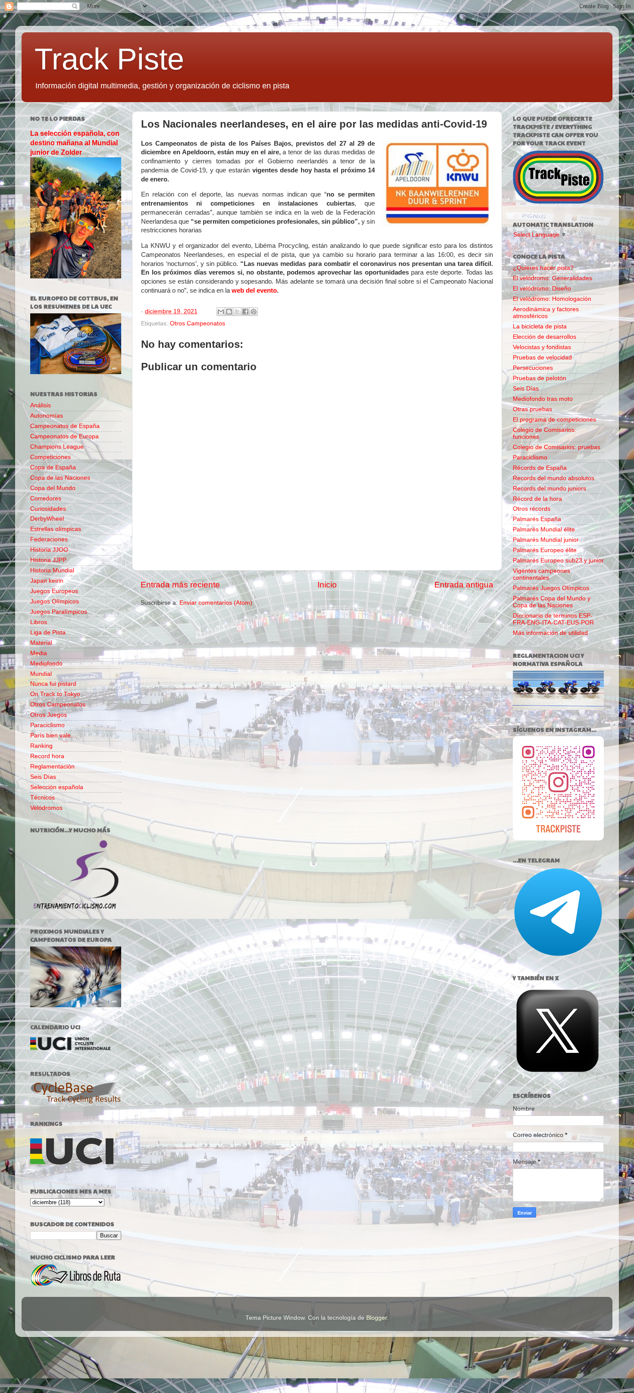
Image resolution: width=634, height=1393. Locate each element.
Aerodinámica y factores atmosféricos (546, 312)
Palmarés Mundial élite (544, 529)
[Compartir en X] (237, 311)
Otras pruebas (532, 409)
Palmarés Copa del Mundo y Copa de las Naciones (551, 602)
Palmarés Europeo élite (545, 550)
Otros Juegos (48, 715)
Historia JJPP (48, 560)
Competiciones (50, 457)
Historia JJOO (49, 550)
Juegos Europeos (54, 591)
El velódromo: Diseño (542, 288)
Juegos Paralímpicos (58, 612)
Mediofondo (46, 663)
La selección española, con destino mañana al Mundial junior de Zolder (74, 143)
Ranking (41, 746)
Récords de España (540, 468)
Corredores (45, 498)
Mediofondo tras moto (543, 399)
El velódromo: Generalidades (552, 278)
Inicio (327, 584)
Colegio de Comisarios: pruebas (556, 447)
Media (38, 653)
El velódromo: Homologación (552, 299)
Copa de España (53, 467)
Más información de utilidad (550, 633)
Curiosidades (48, 509)
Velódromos (46, 808)
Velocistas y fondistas (542, 347)
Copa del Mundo (52, 488)
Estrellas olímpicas (55, 529)
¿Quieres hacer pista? (543, 268)
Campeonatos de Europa (64, 436)
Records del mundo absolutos (553, 478)
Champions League (57, 447)
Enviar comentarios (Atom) (215, 603)
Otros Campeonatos (197, 323)
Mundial (41, 674)
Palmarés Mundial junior (546, 540)
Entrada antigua (463, 584)
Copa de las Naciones (60, 478)
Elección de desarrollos (544, 337)
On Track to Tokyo (55, 694)
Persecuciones (533, 368)
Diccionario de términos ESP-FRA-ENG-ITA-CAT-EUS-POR (553, 619)
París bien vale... (53, 735)
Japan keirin (46, 581)
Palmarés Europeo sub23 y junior (558, 560)
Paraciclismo (47, 725)
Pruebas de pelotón (539, 378)
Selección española (56, 787)
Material (41, 643)
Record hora (47, 756)
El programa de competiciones (554, 419)
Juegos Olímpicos (54, 601)
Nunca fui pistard (53, 684)
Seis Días (43, 777)
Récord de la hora (537, 499)
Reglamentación (52, 766)
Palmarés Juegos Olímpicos (551, 588)
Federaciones (49, 539)
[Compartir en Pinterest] (253, 311)
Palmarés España (537, 519)
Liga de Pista (48, 632)
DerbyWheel (47, 518)
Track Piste (109, 59)
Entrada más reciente (180, 584)
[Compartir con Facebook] (245, 311)
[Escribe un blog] (229, 311)
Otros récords (531, 509)
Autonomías (46, 415)
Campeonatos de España (65, 426)
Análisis (40, 405)
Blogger (376, 1318)
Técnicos (42, 797)
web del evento (254, 290)
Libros (38, 622)
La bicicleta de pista (540, 326)
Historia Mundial (52, 570)
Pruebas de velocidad (542, 357)
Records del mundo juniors (549, 488)
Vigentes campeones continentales (541, 574)
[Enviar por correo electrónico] (221, 311)
